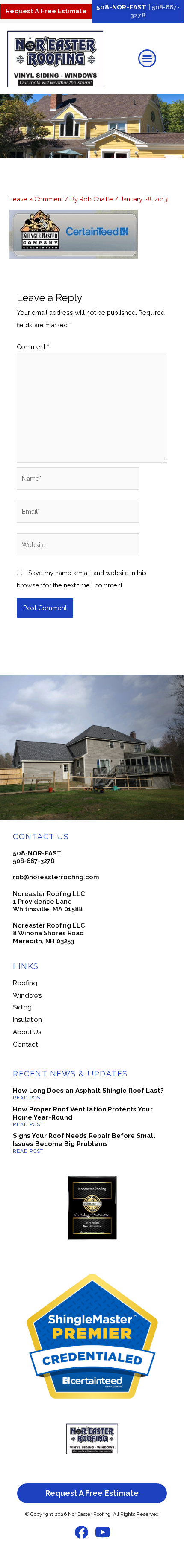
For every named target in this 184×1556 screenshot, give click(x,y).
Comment (33, 346)
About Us (27, 1032)
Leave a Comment (36, 199)
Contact (25, 1044)
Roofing (25, 983)
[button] (147, 58)
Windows (27, 995)
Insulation (27, 1020)
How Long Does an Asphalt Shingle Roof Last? (88, 1090)
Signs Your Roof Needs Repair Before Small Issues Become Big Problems (84, 1140)
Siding (22, 1007)
